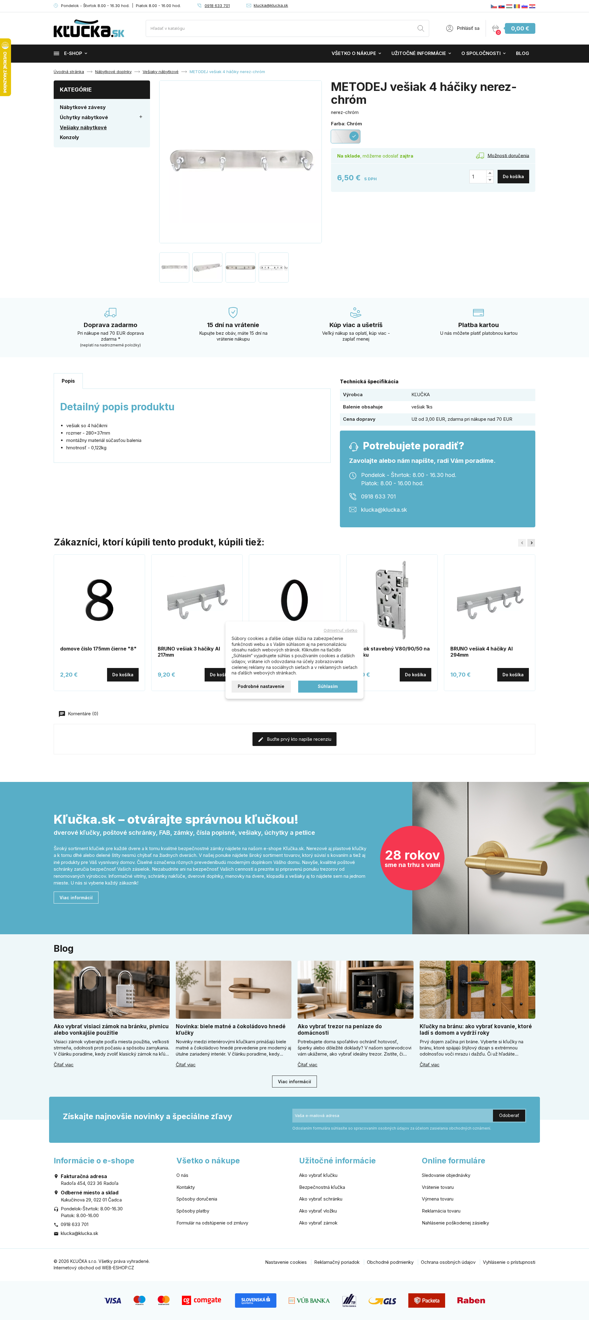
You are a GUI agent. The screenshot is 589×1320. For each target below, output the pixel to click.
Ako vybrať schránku (320, 1199)
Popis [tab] (68, 381)
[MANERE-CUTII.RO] (517, 6)
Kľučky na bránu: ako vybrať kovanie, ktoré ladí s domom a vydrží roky (476, 1029)
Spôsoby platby (192, 1211)
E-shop (73, 53)
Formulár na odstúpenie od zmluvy (212, 1223)
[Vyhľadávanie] (421, 29)
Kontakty (185, 1187)
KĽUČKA (420, 394)
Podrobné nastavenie (261, 686)
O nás (182, 1175)
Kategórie (76, 89)
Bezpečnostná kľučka (322, 1187)
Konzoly (69, 137)
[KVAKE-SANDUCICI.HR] (532, 6)
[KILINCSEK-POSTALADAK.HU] (509, 6)
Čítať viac (64, 1065)
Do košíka (513, 176)
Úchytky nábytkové (84, 117)
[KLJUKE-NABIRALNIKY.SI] (525, 6)
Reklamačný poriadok (337, 1262)
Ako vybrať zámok (318, 1223)
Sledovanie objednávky (446, 1175)
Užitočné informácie (418, 53)
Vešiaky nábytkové (83, 127)
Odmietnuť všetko (340, 630)
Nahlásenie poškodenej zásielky (455, 1223)
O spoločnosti (481, 53)
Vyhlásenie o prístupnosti (509, 1262)
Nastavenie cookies (286, 1262)
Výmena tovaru (437, 1199)
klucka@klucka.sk (271, 5)
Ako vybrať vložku (318, 1211)
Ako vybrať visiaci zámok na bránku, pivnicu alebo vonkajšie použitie (111, 1029)
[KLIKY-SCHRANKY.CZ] (494, 6)
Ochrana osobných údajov (448, 1262)
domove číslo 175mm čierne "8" (98, 649)
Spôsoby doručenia (196, 1199)
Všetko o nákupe (354, 53)
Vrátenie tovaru (438, 1187)
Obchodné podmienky (390, 1262)
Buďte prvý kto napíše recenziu (298, 739)
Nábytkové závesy (83, 107)
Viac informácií (76, 897)
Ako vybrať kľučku (318, 1175)
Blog (522, 53)
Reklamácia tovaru (441, 1211)
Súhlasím (328, 686)
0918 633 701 (217, 5)
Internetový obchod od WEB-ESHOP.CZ (94, 1267)
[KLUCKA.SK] (502, 6)
